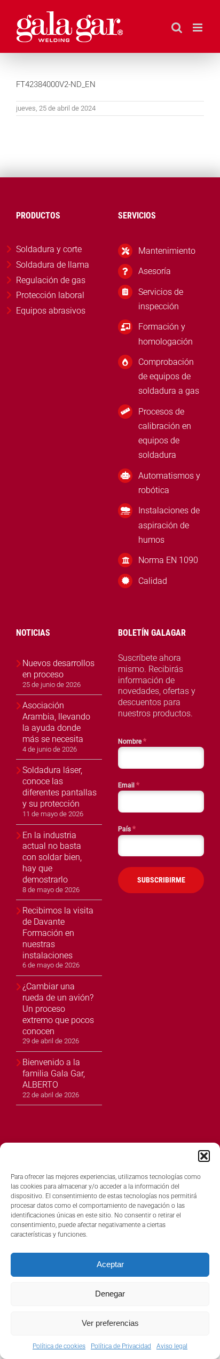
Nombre (132, 741)
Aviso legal (171, 1346)
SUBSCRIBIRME (161, 880)
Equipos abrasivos (50, 311)
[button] (204, 1156)
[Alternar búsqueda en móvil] (176, 27)
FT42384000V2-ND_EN (56, 84)
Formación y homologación (165, 334)
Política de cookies (59, 1346)
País (127, 828)
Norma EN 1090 (168, 560)
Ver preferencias (110, 1322)
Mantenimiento (166, 251)
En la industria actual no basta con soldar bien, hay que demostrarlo (52, 857)
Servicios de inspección (160, 299)
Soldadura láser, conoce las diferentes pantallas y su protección (59, 786)
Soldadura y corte (49, 249)
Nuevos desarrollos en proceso (58, 669)
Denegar (110, 1293)
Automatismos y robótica (169, 483)
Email (128, 784)
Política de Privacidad (121, 1346)
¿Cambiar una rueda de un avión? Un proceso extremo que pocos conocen (58, 1008)
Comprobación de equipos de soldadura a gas (168, 376)
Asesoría (154, 271)
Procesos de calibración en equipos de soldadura (164, 433)
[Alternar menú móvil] (198, 27)
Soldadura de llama (52, 265)
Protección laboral (50, 295)
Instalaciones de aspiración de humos (169, 524)
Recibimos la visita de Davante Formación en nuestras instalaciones (57, 932)
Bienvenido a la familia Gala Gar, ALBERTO (53, 1073)
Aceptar (110, 1264)
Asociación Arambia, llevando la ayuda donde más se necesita (56, 722)
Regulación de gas (50, 280)
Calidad (152, 581)
